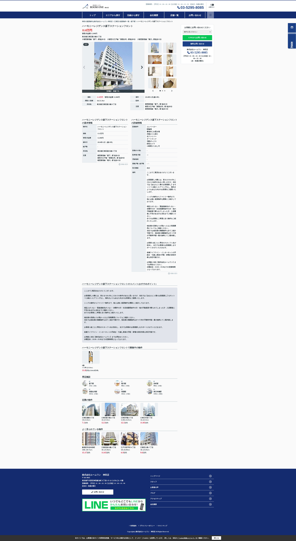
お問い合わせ (195, 15)
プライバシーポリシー (147, 526)
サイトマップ (162, 526)
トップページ (155, 476)
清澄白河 (159, 106)
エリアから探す (113, 15)
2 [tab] (162, 90)
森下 (156, 104)
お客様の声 (154, 487)
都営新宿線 (149, 104)
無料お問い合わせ (197, 44)
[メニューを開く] (210, 15)
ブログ (152, 493)
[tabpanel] (162, 65)
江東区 (89, 37)
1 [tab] (160, 90)
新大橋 (94, 37)
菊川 (156, 109)
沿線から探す (133, 15)
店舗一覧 (174, 15)
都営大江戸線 (150, 106)
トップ (92, 15)
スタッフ (153, 482)
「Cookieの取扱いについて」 (186, 538)
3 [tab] (164, 90)
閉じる (216, 538)
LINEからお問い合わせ (197, 37)
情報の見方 (124, 164)
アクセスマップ (156, 499)
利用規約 (133, 526)
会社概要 (154, 15)
